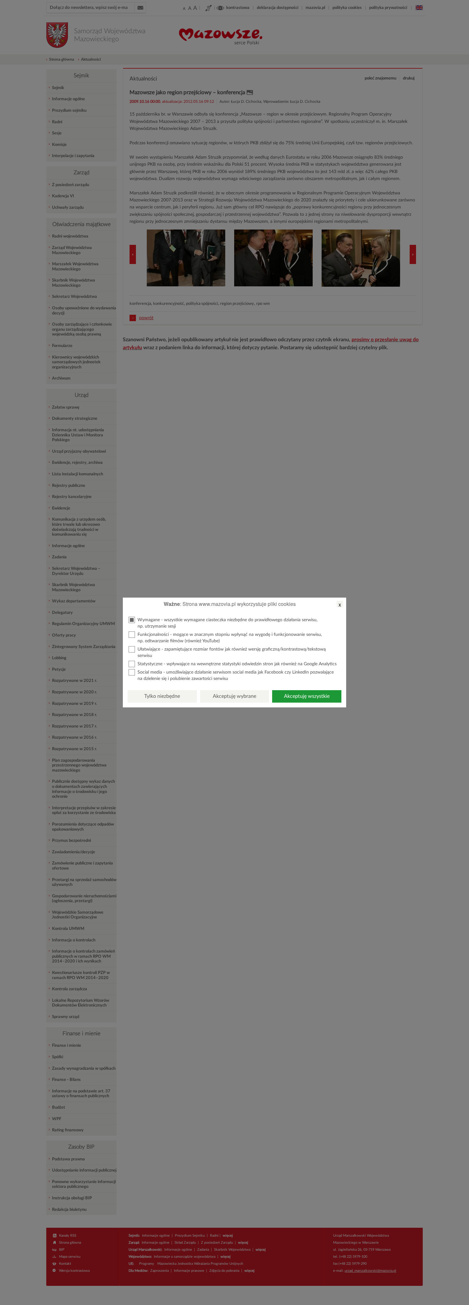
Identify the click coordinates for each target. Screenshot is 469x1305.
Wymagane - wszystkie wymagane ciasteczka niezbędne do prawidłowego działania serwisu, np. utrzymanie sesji (227, 623)
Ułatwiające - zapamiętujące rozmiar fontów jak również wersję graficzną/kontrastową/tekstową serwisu (232, 652)
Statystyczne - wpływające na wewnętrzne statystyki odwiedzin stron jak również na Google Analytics (237, 664)
